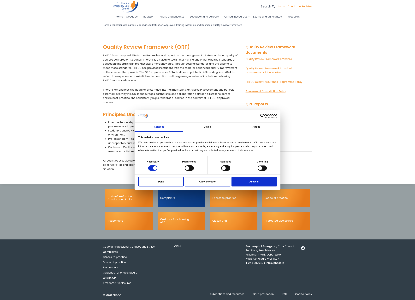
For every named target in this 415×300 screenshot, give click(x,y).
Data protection (263, 294)
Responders (115, 221)
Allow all (254, 181)
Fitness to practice (224, 198)
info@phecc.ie (275, 263)
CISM (177, 246)
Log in (281, 6)
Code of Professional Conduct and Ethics (121, 198)
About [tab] (256, 126)
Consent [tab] (159, 126)
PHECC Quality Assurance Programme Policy (274, 82)
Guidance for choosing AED (174, 220)
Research (293, 17)
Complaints (167, 198)
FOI (284, 294)
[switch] (189, 168)
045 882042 (255, 263)
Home (119, 17)
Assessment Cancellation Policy (266, 91)
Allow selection (207, 181)
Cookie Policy (303, 294)
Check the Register (300, 6)
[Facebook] (303, 248)
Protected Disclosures (279, 221)
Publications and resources (227, 294)
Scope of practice (276, 198)
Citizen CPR (219, 221)
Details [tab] (208, 126)
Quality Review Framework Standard (269, 59)
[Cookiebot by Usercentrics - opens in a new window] (263, 116)
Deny (161, 181)
